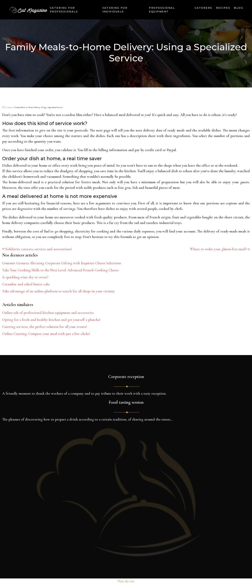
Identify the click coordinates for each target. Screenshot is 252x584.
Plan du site (126, 581)
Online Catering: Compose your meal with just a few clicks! (46, 334)
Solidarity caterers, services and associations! (39, 249)
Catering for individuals (115, 9)
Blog (238, 7)
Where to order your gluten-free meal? (218, 249)
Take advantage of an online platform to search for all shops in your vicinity (58, 291)
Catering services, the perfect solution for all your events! (44, 327)
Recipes (223, 7)
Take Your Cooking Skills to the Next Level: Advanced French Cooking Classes (60, 270)
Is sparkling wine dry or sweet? (25, 277)
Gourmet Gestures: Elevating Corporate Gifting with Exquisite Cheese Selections (61, 263)
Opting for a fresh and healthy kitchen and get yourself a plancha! (51, 320)
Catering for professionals (64, 9)
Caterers (203, 7)
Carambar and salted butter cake (26, 284)
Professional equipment (162, 9)
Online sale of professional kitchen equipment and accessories (48, 312)
